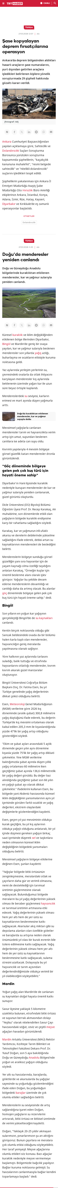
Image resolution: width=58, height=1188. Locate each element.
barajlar (21, 1093)
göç (4, 593)
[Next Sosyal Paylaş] (7, 132)
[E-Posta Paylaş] (51, 132)
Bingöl (6, 344)
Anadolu (34, 1057)
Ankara (6, 141)
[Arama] (55, 3)
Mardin (6, 1039)
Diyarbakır (8, 204)
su (26, 396)
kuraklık (17, 335)
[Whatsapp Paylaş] (43, 132)
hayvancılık (48, 903)
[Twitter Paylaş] (21, 132)
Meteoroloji (17, 704)
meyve (50, 1027)
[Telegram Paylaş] (36, 132)
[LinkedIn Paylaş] (29, 132)
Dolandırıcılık (10, 151)
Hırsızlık (28, 190)
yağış (38, 353)
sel (33, 838)
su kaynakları (44, 618)
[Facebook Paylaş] (14, 132)
